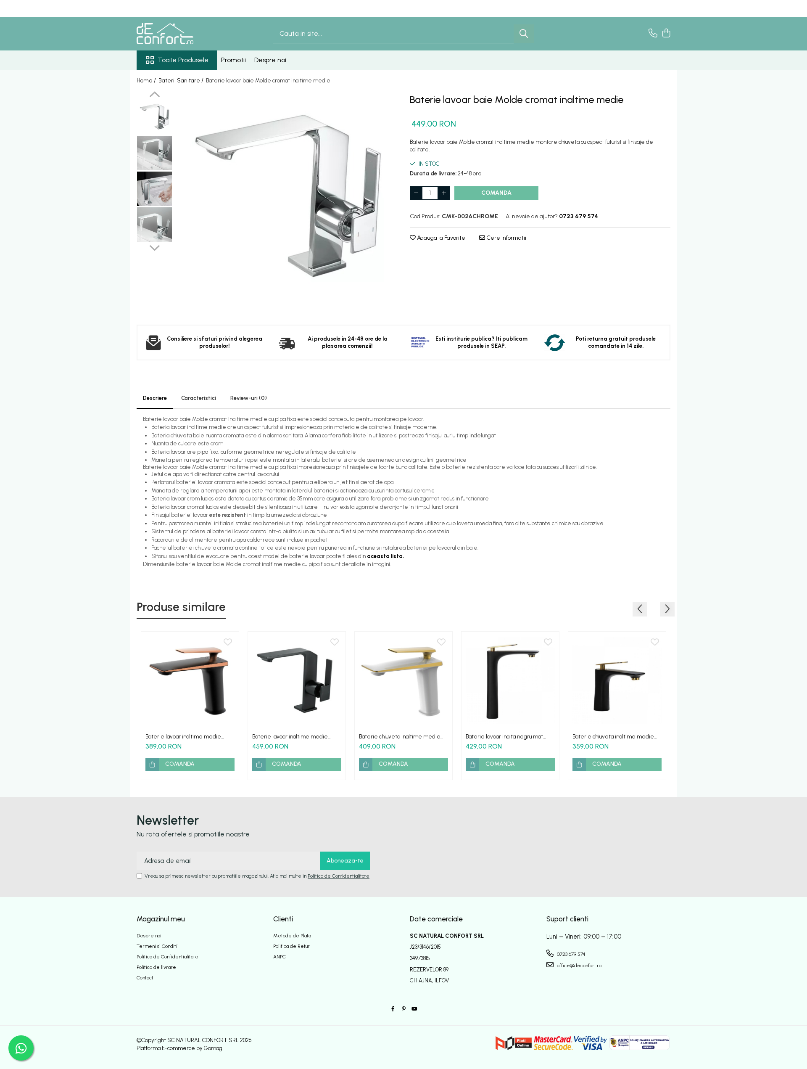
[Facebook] (393, 1009)
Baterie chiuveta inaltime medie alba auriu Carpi (399, 736)
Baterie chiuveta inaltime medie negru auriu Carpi (613, 736)
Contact (145, 978)
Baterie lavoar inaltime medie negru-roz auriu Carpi (183, 736)
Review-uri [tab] (248, 398)
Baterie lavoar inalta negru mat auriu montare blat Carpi (504, 736)
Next (154, 247)
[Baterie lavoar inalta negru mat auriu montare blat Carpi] (510, 680)
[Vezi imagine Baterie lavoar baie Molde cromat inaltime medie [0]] (154, 117)
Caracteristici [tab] (198, 398)
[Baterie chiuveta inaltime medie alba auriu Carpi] (403, 680)
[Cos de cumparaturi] (666, 34)
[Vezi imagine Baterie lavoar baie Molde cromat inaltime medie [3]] (154, 224)
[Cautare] (524, 33)
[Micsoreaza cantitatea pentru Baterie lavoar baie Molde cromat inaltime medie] (416, 193)
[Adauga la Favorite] (228, 642)
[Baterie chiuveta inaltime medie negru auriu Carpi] (617, 680)
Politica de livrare (156, 967)
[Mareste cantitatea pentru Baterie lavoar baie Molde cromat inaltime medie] (444, 193)
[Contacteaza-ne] (653, 34)
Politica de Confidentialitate (338, 876)
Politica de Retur (291, 946)
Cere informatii (505, 237)
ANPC (279, 957)
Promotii (233, 60)
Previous (154, 95)
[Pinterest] (403, 1009)
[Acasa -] (179, 33)
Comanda (496, 192)
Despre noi (270, 60)
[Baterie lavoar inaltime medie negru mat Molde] (296, 680)
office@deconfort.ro (578, 965)
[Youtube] (414, 1009)
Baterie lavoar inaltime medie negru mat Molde (290, 736)
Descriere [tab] (155, 398)
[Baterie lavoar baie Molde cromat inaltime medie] (287, 202)
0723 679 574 (570, 954)
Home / (147, 80)
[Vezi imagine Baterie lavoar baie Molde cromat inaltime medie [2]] (154, 189)
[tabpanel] (287, 202)
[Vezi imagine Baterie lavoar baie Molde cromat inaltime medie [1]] (154, 153)
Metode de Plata (292, 936)
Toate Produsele (183, 60)
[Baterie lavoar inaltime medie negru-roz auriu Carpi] (190, 680)
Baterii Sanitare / (181, 80)
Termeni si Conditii (158, 946)
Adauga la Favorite (440, 237)
